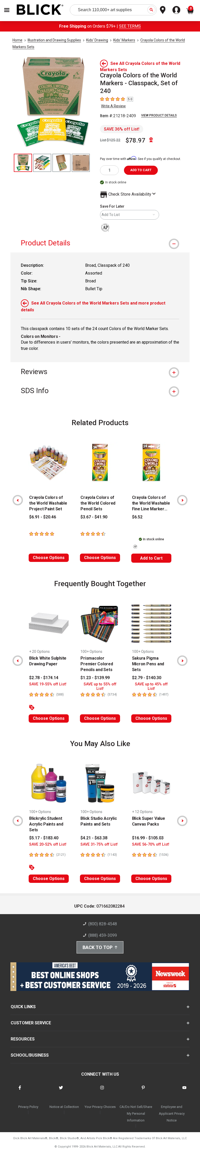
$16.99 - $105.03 (148, 837)
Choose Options (49, 557)
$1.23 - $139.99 (95, 677)
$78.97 (135, 140)
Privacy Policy (28, 1107)
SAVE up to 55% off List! (100, 686)
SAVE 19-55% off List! (47, 684)
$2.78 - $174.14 (43, 677)
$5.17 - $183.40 (43, 837)
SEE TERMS (130, 26)
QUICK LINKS (23, 1006)
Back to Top (98, 947)
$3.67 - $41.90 (93, 516)
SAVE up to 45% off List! (151, 686)
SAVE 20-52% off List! (47, 844)
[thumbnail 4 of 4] (81, 163)
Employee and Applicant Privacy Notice (172, 1113)
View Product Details (159, 115)
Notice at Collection (64, 1107)
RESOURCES (23, 1039)
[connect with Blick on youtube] (184, 1090)
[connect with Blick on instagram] (102, 1090)
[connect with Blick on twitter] (61, 1090)
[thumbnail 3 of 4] (61, 163)
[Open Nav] (6, 10)
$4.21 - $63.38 (93, 837)
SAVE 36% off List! (121, 129)
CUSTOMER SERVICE (31, 1022)
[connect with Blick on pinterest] (143, 1090)
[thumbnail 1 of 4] (23, 163)
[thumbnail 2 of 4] (42, 163)
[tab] (100, 242)
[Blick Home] (40, 10)
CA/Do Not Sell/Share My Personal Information (136, 1113)
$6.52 (137, 516)
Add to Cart (151, 558)
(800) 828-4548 (102, 923)
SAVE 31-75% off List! (99, 844)
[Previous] (17, 500)
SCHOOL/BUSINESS (30, 1055)
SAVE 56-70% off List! (150, 844)
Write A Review (113, 106)
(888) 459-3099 (102, 935)
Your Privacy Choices (100, 1107)
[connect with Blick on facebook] (20, 1090)
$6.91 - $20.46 (42, 516)
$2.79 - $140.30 (146, 677)
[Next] (182, 500)
